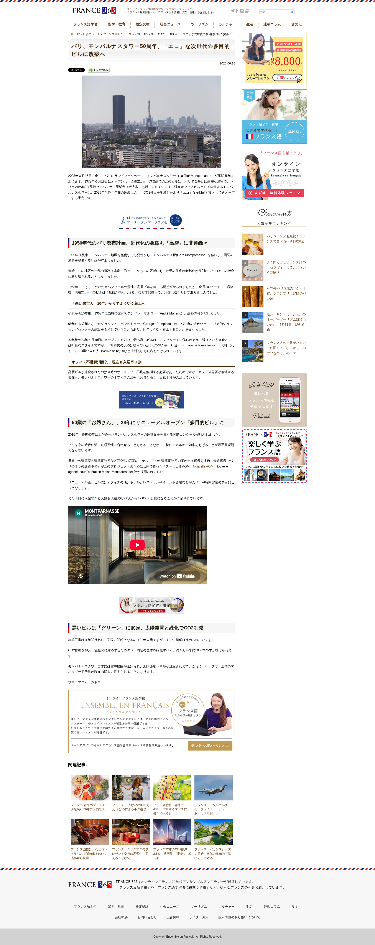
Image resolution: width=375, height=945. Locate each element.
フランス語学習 (85, 24)
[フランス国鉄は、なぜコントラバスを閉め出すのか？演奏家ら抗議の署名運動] (90, 832)
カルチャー (227, 24)
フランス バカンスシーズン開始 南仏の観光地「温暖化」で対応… (212, 853)
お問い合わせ (147, 917)
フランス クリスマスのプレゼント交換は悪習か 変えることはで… (130, 853)
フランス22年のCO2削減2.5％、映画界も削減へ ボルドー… (172, 853)
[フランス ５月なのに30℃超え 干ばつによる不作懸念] (131, 787)
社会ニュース (170, 24)
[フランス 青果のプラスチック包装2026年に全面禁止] (90, 787)
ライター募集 (199, 917)
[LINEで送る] (99, 70)
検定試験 (143, 24)
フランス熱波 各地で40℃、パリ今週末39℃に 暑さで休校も (171, 809)
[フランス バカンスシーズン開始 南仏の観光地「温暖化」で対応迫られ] (213, 832)
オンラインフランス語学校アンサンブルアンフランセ (158, 9)
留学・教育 (116, 24)
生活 (249, 24)
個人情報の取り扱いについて (239, 917)
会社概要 (121, 917)
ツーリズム (199, 24)
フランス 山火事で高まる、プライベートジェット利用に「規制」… (212, 809)
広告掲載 (172, 917)
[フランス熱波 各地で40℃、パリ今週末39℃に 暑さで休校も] (172, 787)
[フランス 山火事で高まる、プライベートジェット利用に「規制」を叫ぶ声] (213, 787)
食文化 (296, 24)
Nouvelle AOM (203, 466)
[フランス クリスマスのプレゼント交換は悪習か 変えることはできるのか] (131, 832)
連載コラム (272, 24)
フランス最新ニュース (117, 34)
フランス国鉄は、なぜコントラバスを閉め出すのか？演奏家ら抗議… (89, 853)
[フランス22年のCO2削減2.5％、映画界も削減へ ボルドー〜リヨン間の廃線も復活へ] (172, 832)
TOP (77, 34)
